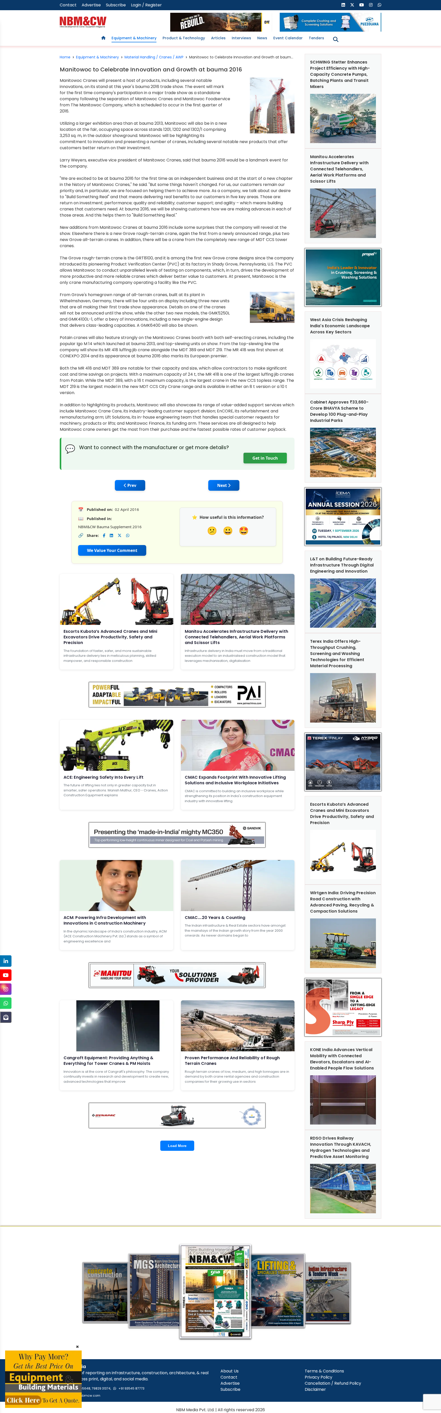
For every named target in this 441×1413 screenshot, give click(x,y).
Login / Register (146, 5)
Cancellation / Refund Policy (333, 1383)
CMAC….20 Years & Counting (215, 917)
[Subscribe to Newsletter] (5, 1017)
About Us (229, 1371)
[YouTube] (5, 975)
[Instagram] (5, 989)
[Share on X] (119, 535)
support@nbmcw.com (82, 1395)
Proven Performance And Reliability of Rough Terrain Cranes (232, 1060)
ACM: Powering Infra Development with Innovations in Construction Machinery (105, 920)
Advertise (91, 5)
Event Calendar (288, 38)
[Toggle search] (336, 39)
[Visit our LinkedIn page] (343, 5)
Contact (68, 5)
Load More (177, 1146)
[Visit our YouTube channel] (361, 5)
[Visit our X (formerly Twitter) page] (352, 5)
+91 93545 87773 (131, 1388)
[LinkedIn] (5, 961)
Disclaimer (315, 1389)
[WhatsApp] (5, 1003)
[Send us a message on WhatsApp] (379, 5)
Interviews (241, 38)
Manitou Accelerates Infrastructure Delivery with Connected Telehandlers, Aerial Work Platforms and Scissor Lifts (236, 637)
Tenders (316, 38)
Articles (218, 38)
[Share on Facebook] (104, 535)
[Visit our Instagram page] (371, 5)
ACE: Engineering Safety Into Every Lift (103, 777)
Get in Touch (265, 458)
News (262, 38)
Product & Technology (184, 38)
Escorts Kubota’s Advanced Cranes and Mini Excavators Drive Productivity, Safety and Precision (110, 637)
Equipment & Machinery (134, 38)
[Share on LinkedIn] (111, 535)
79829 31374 (101, 1388)
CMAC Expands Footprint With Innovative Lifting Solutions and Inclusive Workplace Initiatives (235, 780)
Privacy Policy (318, 1377)
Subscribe (116, 5)
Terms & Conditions (324, 1371)
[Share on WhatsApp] (127, 535)
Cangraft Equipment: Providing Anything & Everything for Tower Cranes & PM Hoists (108, 1060)
